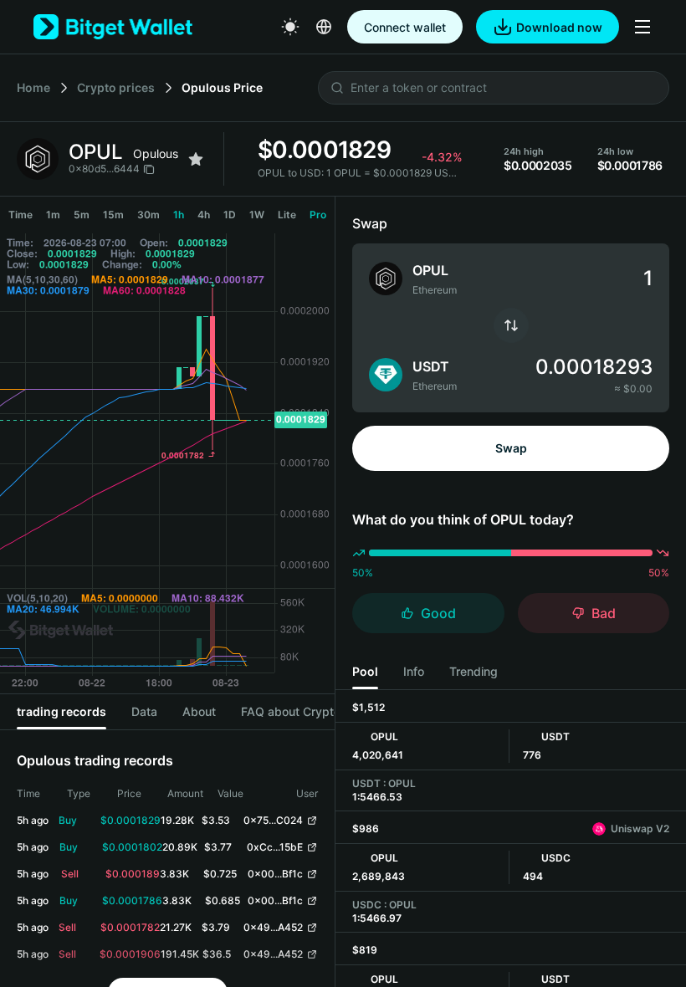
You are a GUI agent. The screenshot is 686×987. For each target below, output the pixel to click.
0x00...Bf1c (275, 873)
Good (438, 613)
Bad (603, 613)
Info (413, 671)
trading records (61, 711)
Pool (365, 671)
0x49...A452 (273, 927)
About (199, 711)
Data (144, 711)
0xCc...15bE (275, 847)
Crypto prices (116, 87)
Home (33, 87)
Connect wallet (405, 27)
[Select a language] (324, 27)
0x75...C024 (273, 820)
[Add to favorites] (196, 159)
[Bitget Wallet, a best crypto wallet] (112, 26)
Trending (473, 671)
